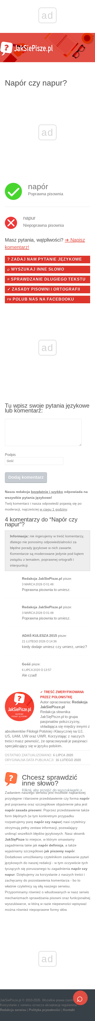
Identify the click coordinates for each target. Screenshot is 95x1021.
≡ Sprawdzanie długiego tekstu (46, 279)
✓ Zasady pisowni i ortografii (43, 289)
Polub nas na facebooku (40, 299)
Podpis (10, 454)
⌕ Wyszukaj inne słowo (35, 269)
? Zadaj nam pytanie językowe (44, 259)
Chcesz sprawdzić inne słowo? (52, 780)
